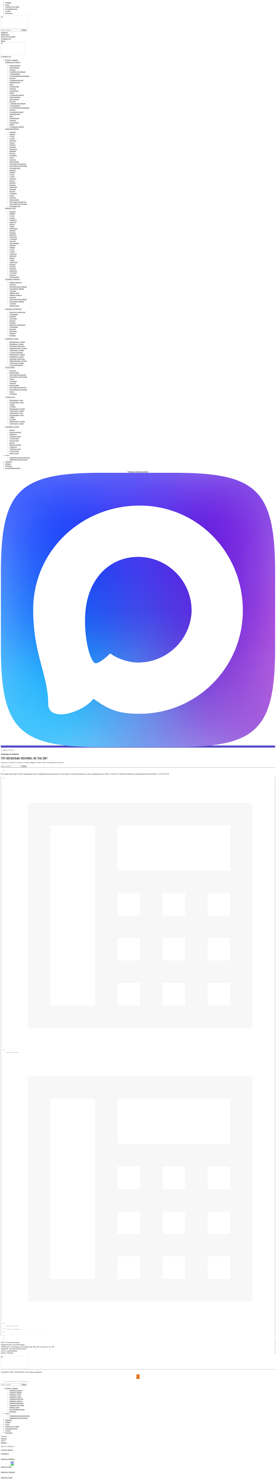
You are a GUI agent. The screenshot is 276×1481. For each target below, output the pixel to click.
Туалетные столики (16, 350)
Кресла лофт (14, 441)
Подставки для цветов (17, 164)
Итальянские (14, 87)
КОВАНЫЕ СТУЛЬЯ (12, 427)
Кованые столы (15, 1395)
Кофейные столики (16, 344)
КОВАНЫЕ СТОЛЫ (11, 339)
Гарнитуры (13, 228)
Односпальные (14, 65)
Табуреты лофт (15, 436)
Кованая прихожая (16, 1403)
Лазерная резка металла (18, 460)
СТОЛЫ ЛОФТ (10, 397)
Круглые (12, 78)
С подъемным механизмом (19, 76)
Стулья (12, 138)
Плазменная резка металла (19, 457)
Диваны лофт (14, 293)
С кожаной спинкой (16, 95)
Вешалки (12, 151)
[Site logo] (14, 28)
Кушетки (12, 285)
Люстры (12, 153)
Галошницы (13, 314)
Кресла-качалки (15, 432)
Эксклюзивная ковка (16, 1409)
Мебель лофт (14, 1407)
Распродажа (14, 91)
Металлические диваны (18, 287)
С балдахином (14, 74)
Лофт (11, 84)
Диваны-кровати (15, 282)
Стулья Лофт (14, 438)
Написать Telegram (8, 1472)
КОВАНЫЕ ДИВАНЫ (12, 279)
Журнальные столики (17, 342)
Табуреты (13, 220)
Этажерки (13, 155)
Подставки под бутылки (18, 166)
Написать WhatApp (8, 1459)
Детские (12, 70)
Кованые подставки (16, 1405)
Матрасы (12, 1412)
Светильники (14, 243)
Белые (11, 93)
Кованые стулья (15, 1397)
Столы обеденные (16, 352)
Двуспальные (14, 68)
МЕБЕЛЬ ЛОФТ (10, 208)
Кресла (12, 143)
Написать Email (6, 1477)
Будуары (12, 147)
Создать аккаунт (7, 1450)
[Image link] (14, 1368)
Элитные (12, 89)
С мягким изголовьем (17, 72)
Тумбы (11, 226)
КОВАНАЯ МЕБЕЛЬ (12, 129)
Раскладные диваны (16, 289)
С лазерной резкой (16, 80)
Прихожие (13, 237)
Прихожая (13, 149)
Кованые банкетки (16, 1399)
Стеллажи (13, 239)
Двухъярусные (14, 82)
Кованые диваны (15, 1392)
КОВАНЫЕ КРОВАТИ (12, 62)
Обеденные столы (16, 400)
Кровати (12, 132)
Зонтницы (13, 318)
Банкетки (12, 141)
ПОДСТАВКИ (10, 367)
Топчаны (12, 291)
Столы (11, 136)
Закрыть (4, 1438)
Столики (12, 407)
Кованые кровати (15, 1390)
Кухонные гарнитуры (17, 346)
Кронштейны (14, 162)
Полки (11, 157)
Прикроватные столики (18, 348)
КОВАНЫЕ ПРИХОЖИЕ (13, 309)
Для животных (14, 168)
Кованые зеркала (15, 1401)
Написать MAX (6, 1467)
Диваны (12, 134)
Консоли (12, 160)
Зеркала (12, 145)
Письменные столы (16, 402)
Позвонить (5, 1454)
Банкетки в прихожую (17, 312)
